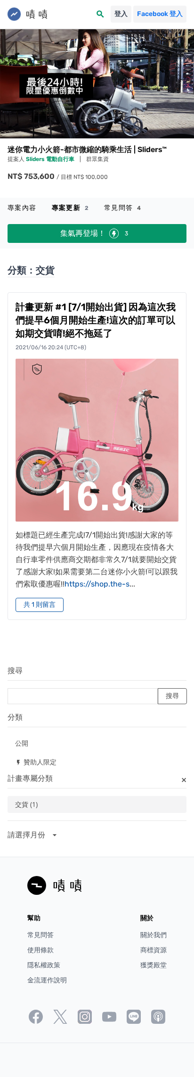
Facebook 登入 (160, 14)
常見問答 (122, 208)
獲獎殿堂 (153, 965)
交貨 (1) (26, 804)
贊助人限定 (36, 761)
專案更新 (70, 208)
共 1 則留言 (40, 605)
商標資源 (153, 950)
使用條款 (40, 950)
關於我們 (153, 935)
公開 (21, 743)
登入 (121, 14)
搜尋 (15, 670)
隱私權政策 (43, 965)
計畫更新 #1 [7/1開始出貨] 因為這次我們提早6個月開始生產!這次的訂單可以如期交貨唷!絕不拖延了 (96, 320)
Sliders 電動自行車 (51, 159)
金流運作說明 (47, 980)
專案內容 (22, 208)
